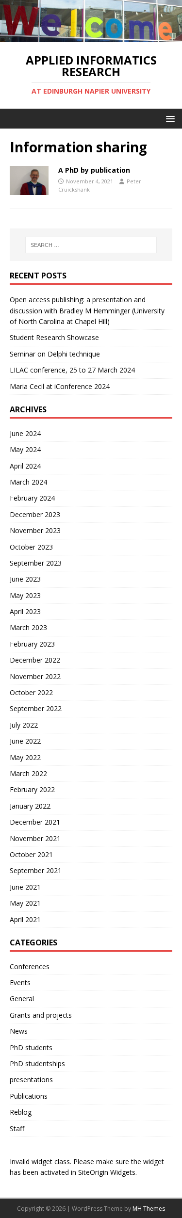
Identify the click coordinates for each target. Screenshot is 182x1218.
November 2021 (35, 838)
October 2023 (31, 547)
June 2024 (25, 433)
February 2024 (32, 498)
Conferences (30, 966)
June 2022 (25, 741)
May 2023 (25, 595)
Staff (17, 1128)
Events (20, 982)
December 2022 (35, 660)
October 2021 (31, 854)
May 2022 (25, 757)
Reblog (21, 1112)
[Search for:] (91, 245)
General (22, 998)
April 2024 (25, 466)
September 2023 (36, 563)
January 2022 (30, 806)
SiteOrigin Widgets (106, 1172)
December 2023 (35, 514)
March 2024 (28, 482)
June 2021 (25, 887)
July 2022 (24, 725)
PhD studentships (37, 1063)
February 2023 (32, 644)
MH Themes (148, 1208)
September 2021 (36, 870)
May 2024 (25, 449)
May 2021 (25, 903)
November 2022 (35, 676)
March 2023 (28, 627)
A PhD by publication (94, 170)
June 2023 (25, 579)
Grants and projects (41, 1015)
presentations (31, 1079)
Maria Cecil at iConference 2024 (60, 386)
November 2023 (35, 530)
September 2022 (36, 708)
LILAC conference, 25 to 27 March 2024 (72, 369)
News (19, 1031)
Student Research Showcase (55, 337)
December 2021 (35, 822)
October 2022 (31, 692)
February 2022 (32, 789)
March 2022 (28, 773)
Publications (29, 1096)
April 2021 (25, 919)
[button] (169, 118)
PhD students (31, 1047)
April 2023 (25, 611)
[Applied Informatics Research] (91, 36)
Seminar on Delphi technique (55, 353)
